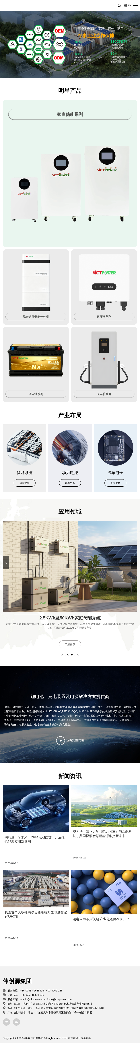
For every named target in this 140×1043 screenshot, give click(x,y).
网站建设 (73, 1038)
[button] (6, 562)
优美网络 (86, 1038)
